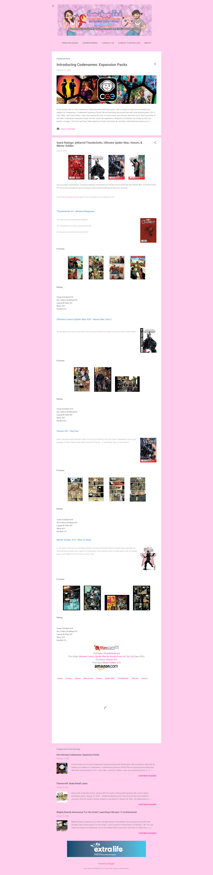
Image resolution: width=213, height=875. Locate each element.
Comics (69, 678)
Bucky (60, 678)
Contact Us (108, 43)
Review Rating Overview (70, 197)
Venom (144, 678)
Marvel (77, 678)
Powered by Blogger (106, 864)
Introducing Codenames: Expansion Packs (92, 64)
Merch (147, 43)
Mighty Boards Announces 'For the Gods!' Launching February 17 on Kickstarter (97, 812)
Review (99, 678)
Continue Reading (147, 776)
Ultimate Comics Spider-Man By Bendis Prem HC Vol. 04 (106, 656)
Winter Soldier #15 (111, 662)
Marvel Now (88, 678)
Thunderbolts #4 (111, 653)
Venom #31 (111, 659)
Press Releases (70, 43)
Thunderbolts (123, 678)
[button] (154, 64)
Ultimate (135, 678)
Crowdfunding (90, 43)
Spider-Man (110, 678)
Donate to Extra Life (129, 43)
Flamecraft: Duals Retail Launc (72, 783)
